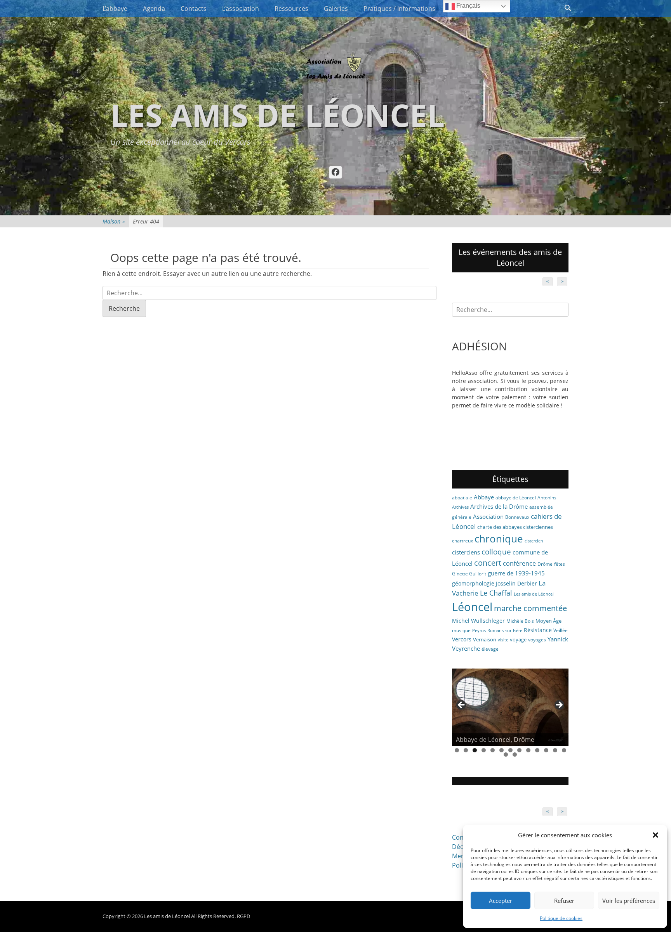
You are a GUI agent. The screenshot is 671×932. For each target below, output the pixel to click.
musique (461, 630)
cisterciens (466, 552)
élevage (490, 649)
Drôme (545, 564)
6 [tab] (501, 750)
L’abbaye (115, 8)
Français (467, 5)
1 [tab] (457, 750)
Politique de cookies (561, 918)
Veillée (560, 630)
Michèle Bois (520, 621)
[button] (655, 835)
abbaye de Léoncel (515, 497)
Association (488, 516)
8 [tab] (519, 750)
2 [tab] (466, 750)
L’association (240, 8)
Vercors (461, 639)
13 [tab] (564, 750)
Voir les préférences (628, 900)
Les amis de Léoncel (277, 115)
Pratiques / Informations (399, 8)
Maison (114, 221)
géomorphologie (473, 583)
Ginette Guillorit (469, 574)
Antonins (546, 497)
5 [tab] (492, 750)
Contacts (194, 8)
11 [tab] (546, 750)
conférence (519, 563)
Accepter (500, 900)
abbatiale (462, 498)
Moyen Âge (548, 620)
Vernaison (484, 639)
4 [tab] (484, 750)
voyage (518, 639)
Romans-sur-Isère (504, 630)
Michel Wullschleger (478, 620)
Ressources (291, 8)
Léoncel (472, 607)
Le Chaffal (496, 593)
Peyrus (479, 630)
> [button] (559, 705)
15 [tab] (515, 754)
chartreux (462, 540)
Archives (460, 507)
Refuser (564, 900)
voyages (537, 639)
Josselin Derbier (516, 583)
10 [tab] (537, 750)
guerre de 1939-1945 (516, 573)
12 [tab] (555, 750)
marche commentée (530, 608)
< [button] (462, 705)
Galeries (336, 8)
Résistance (538, 630)
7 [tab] (510, 750)
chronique (499, 539)
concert (487, 563)
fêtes (559, 564)
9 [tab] (528, 750)
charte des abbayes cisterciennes (515, 526)
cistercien (534, 541)
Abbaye (484, 497)
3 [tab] (475, 750)
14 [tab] (506, 754)
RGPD (243, 916)
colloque (496, 551)
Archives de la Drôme (499, 506)
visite (503, 640)
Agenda (154, 8)
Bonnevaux (517, 517)
